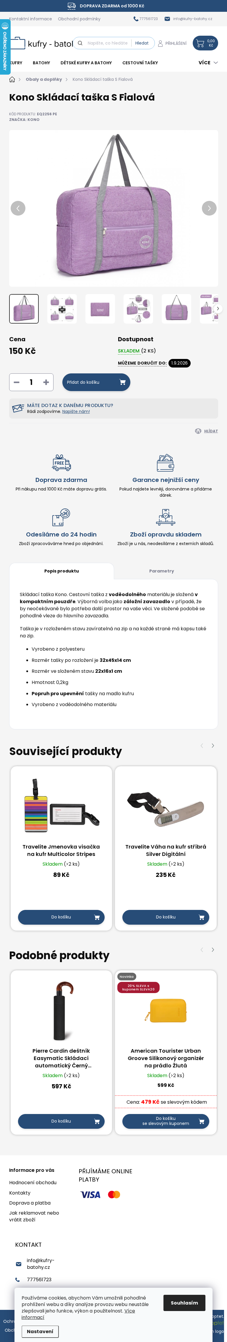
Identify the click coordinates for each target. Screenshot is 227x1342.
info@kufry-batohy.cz (41, 1263)
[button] (213, 746)
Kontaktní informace (30, 19)
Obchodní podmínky (79, 19)
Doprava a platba (30, 1203)
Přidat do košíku (83, 382)
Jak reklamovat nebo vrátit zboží (34, 1216)
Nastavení (40, 1331)
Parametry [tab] (161, 571)
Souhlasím (184, 1303)
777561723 (39, 1279)
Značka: (24, 119)
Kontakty (19, 1193)
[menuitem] (18, 63)
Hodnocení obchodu (32, 1182)
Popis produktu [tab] (61, 571)
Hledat (142, 43)
